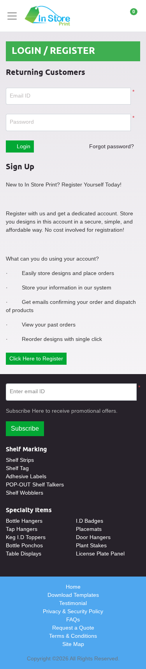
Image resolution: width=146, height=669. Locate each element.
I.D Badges (89, 521)
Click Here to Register (36, 358)
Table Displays (23, 553)
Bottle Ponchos (24, 545)
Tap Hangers (21, 529)
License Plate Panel (100, 553)
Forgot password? (111, 146)
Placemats (89, 529)
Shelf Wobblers (24, 493)
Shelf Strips (20, 460)
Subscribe (25, 428)
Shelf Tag (17, 468)
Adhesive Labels (26, 476)
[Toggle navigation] (14, 16)
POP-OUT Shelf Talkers (35, 484)
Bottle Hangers (24, 521)
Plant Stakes (91, 545)
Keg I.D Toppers (26, 537)
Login (22, 146)
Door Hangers (93, 537)
